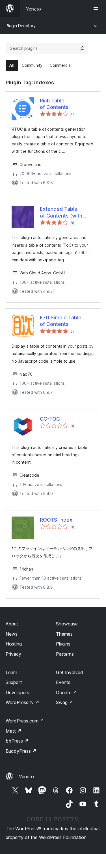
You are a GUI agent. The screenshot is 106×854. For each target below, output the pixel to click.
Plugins (63, 644)
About (12, 624)
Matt (13, 731)
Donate (66, 692)
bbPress (17, 741)
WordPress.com (25, 721)
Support (14, 682)
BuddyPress (21, 751)
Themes (64, 634)
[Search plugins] (82, 48)
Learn (11, 672)
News (12, 634)
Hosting (14, 644)
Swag (64, 702)
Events (63, 682)
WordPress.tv (22, 702)
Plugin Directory (21, 25)
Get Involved (69, 672)
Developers (17, 692)
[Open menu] (97, 8)
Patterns (65, 654)
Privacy (13, 654)
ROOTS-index (56, 520)
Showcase (67, 624)
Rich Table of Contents (54, 104)
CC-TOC (50, 419)
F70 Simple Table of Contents (60, 321)
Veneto (26, 776)
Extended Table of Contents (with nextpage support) (62, 212)
